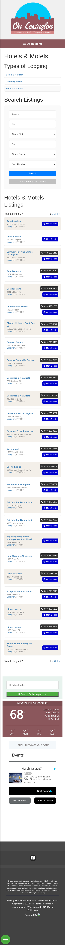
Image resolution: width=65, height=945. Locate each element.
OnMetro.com (18, 907)
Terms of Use (29, 900)
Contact (54, 900)
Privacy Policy (14, 900)
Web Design (33, 907)
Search (32, 173)
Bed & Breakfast (14, 74)
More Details (51, 224)
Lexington (11, 226)
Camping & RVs (14, 81)
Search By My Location (34, 181)
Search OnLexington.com (33, 694)
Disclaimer (43, 900)
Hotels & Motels (14, 88)
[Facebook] (33, 858)
